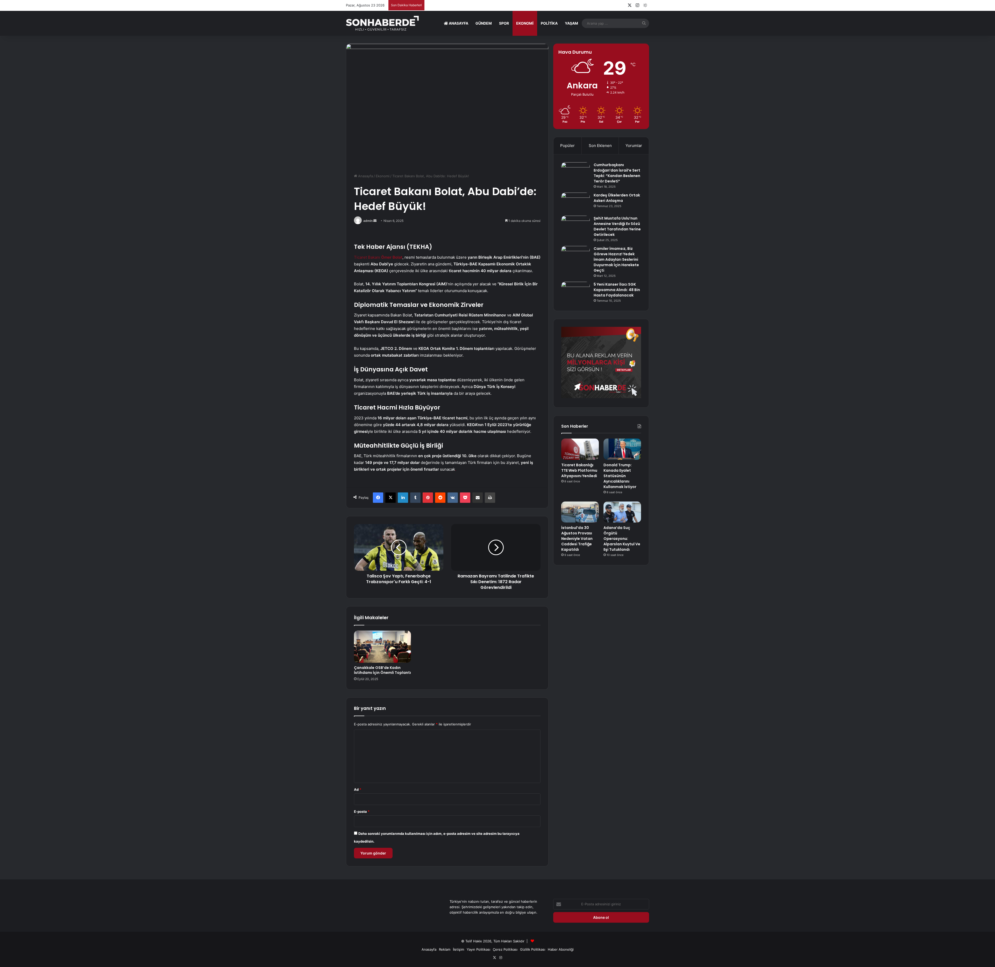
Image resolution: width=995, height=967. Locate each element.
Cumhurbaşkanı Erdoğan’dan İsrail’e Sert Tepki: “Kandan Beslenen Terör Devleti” (617, 173)
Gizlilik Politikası (532, 949)
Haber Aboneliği (561, 949)
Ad (357, 789)
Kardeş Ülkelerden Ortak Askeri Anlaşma (617, 198)
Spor (504, 23)
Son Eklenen (600, 145)
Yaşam (571, 23)
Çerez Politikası (505, 949)
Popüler (567, 145)
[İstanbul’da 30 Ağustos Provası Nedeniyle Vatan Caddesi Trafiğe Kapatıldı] (580, 512)
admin (368, 221)
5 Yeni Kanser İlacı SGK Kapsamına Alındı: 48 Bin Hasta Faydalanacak (617, 290)
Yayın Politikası (478, 949)
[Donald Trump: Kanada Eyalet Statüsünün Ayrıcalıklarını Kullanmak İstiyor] (622, 449)
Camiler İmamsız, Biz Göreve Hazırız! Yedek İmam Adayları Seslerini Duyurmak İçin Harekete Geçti (616, 259)
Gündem (483, 23)
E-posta (361, 811)
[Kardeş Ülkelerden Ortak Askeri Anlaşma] (575, 202)
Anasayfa (458, 23)
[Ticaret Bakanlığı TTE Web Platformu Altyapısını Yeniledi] (580, 449)
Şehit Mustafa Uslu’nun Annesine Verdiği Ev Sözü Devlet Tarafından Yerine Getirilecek (617, 226)
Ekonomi (525, 23)
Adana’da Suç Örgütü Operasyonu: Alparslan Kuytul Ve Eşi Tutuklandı (621, 538)
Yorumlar (634, 145)
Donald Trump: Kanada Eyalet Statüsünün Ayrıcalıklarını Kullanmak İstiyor (619, 475)
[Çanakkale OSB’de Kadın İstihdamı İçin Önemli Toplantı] (382, 647)
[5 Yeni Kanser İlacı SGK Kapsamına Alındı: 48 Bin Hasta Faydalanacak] (575, 291)
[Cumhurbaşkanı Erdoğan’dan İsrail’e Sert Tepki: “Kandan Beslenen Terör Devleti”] (575, 172)
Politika (549, 23)
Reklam (444, 949)
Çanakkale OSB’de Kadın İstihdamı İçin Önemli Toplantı (382, 670)
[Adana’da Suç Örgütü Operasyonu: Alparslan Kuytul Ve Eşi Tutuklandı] (622, 512)
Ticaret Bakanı (378, 257)
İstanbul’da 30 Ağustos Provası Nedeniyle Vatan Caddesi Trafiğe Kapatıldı (577, 538)
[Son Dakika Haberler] (382, 23)
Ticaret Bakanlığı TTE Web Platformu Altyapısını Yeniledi (579, 470)
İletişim (458, 949)
